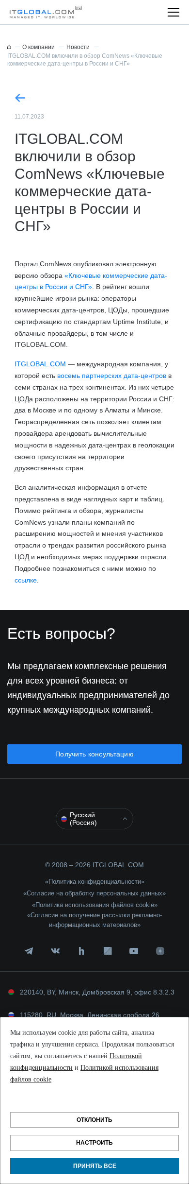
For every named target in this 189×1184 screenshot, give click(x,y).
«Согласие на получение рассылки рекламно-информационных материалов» (94, 919)
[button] (43, 12)
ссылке (26, 580)
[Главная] (9, 47)
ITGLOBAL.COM (40, 364)
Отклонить (94, 1119)
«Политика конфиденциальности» (94, 881)
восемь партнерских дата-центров (111, 375)
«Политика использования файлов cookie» (95, 905)
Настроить (94, 1142)
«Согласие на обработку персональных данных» (94, 893)
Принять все (94, 1166)
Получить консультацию (94, 754)
